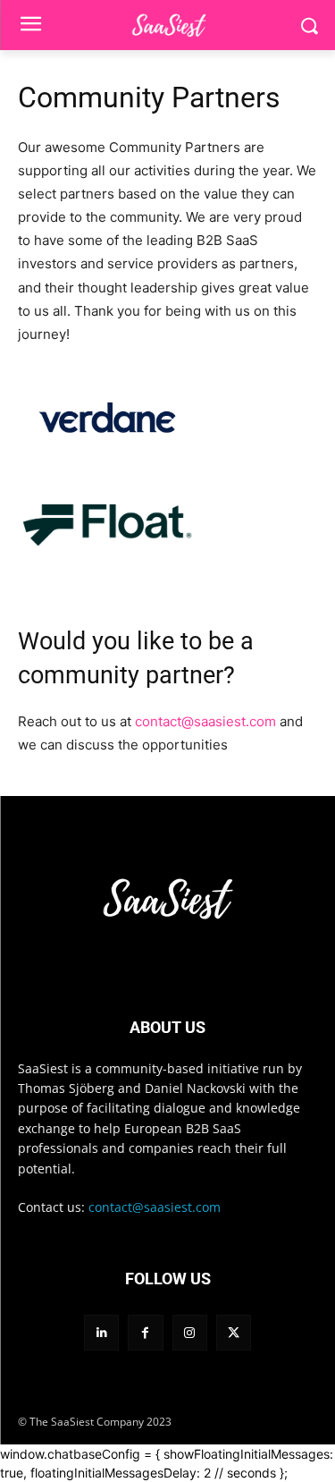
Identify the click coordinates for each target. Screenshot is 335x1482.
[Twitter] (233, 1332)
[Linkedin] (101, 1332)
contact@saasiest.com (205, 721)
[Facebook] (145, 1332)
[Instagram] (189, 1332)
